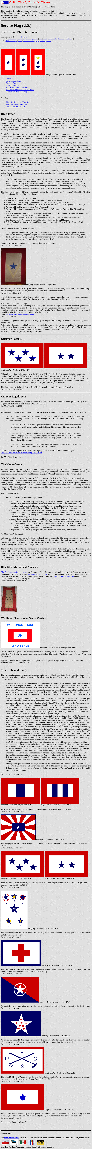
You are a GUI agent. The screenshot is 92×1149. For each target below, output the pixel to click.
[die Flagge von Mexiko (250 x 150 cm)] (23, 1142)
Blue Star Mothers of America (17, 87)
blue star (28, 39)
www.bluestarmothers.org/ (38, 574)
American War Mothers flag (16, 104)
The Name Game (12, 85)
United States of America (15, 106)
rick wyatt (24, 37)
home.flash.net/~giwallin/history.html (20, 314)
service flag (69, 39)
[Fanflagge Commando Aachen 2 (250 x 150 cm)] (40, 1142)
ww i (40, 39)
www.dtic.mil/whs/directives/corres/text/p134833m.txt (21, 453)
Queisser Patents (12, 83)
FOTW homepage (11, 41)
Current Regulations (13, 81)
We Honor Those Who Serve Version (20, 90)
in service (61, 39)
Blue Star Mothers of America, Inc (14, 572)
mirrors (48, 41)
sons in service (52, 39)
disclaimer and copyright (31, 41)
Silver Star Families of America (17, 102)
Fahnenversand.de (11, 1138)
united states (12, 39)
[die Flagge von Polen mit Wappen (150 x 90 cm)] (5, 1142)
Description (10, 79)
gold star (35, 39)
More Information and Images (17, 92)
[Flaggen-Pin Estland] (14, 1142)
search (20, 41)
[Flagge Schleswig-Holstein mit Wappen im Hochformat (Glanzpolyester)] (32, 1142)
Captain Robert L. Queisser (63, 576)
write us (42, 41)
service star (21, 39)
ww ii (45, 39)
